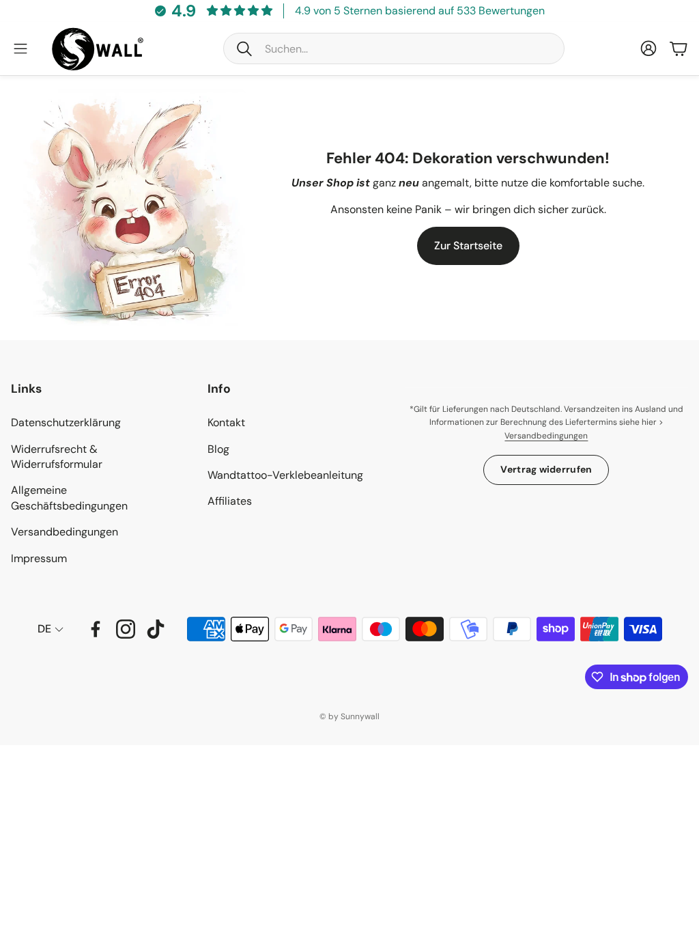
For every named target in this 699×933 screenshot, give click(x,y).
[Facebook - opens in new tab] (95, 629)
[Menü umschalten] (20, 48)
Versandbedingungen (546, 435)
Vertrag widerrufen (546, 469)
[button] (394, 48)
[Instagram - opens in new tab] (125, 629)
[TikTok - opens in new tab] (155, 629)
